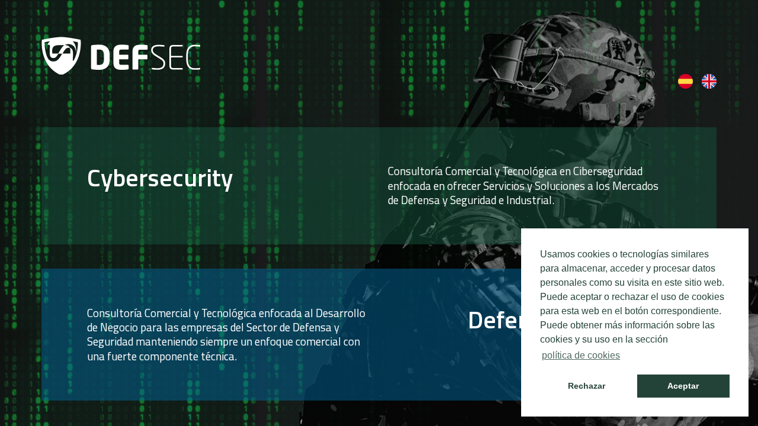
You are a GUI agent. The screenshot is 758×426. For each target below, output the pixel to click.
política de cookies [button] (581, 355)
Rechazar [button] (586, 385)
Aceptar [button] (683, 385)
